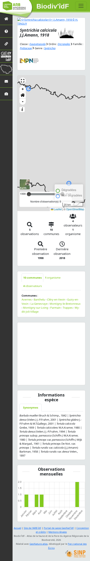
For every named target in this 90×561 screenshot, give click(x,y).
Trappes (68, 307)
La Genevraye (39, 304)
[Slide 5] (58, 379)
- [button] (23, 101)
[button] (22, 81)
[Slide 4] (51, 379)
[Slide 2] (37, 379)
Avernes (27, 299)
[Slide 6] (65, 379)
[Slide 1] (31, 379)
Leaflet (57, 209)
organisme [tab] (52, 277)
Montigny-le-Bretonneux (65, 304)
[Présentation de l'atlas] (6, 31)
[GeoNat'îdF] (6, 56)
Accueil (17, 528)
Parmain (55, 307)
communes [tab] (32, 277)
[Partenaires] (6, 44)
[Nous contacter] (6, 81)
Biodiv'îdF (52, 6)
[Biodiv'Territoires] (6, 69)
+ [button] (23, 89)
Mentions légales (57, 531)
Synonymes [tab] (30, 407)
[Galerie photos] (6, 94)
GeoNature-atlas (39, 543)
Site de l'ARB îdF (32, 528)
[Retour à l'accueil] (6, 19)
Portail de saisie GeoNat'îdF (59, 528)
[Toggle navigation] (81, 6)
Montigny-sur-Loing (35, 307)
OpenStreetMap (75, 209)
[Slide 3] (44, 379)
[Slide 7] (71, 379)
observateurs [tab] (32, 286)
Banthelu (39, 299)
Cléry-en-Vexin (56, 299)
